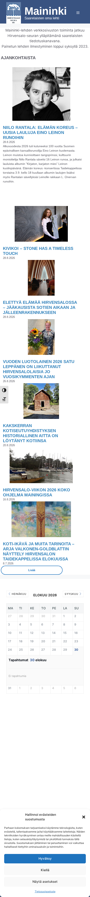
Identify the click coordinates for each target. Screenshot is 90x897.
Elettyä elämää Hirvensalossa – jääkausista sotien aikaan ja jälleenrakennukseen (40, 307)
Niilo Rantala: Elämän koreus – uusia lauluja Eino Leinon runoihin (40, 132)
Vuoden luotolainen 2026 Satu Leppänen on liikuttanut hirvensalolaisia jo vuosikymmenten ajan (38, 369)
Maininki (45, 11)
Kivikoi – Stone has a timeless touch (38, 251)
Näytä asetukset (45, 882)
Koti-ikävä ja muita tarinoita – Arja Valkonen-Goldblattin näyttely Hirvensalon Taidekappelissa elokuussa (38, 551)
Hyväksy (45, 858)
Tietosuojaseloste (45, 891)
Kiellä (45, 870)
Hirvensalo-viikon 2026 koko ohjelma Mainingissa (36, 492)
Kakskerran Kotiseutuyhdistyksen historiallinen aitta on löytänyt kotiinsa (30, 433)
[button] (84, 817)
